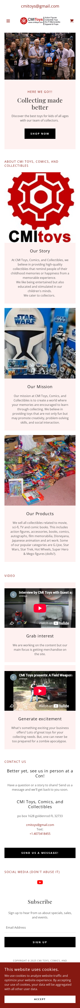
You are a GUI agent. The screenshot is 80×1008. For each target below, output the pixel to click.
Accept (40, 999)
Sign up (40, 942)
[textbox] (40, 927)
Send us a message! (40, 853)
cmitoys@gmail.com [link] (40, 6)
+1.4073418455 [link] (40, 834)
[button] (9, 21)
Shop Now (40, 133)
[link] (40, 20)
